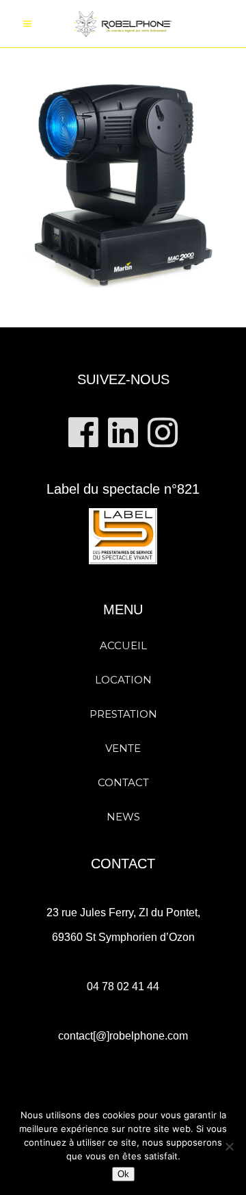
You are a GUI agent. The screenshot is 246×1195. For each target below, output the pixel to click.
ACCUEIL (123, 645)
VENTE (123, 748)
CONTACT (123, 782)
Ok (123, 1174)
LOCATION (123, 679)
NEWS (123, 816)
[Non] (229, 1146)
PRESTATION (123, 713)
